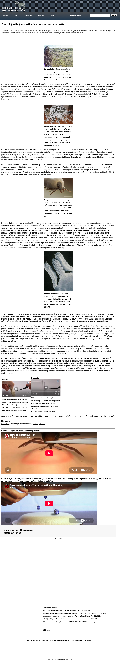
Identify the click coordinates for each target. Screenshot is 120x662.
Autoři (16, 15)
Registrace (41, 15)
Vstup (52, 15)
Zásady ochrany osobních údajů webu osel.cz (60, 659)
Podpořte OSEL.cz (75, 15)
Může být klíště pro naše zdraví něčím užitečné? (57, 619)
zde (45, 216)
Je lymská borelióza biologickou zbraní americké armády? (60, 613)
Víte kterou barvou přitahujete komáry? (55, 622)
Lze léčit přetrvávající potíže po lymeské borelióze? (58, 616)
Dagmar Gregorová (21, 530)
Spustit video (5, 379)
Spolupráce (28, 15)
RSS (61, 15)
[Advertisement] (58, 558)
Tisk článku (58, 538)
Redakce (5, 15)
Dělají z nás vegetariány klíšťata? (53, 610)
